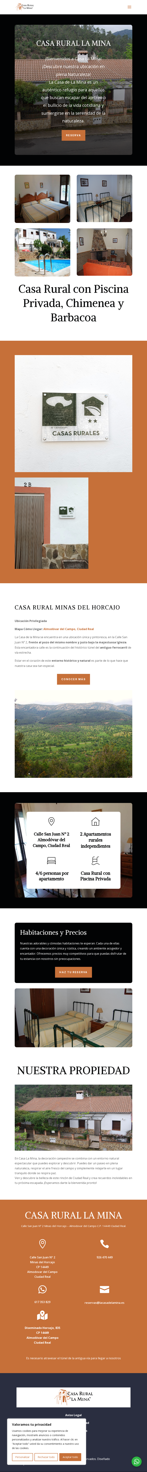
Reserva (73, 135)
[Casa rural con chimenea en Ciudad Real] (104, 252)
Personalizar (22, 1457)
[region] (46, 1442)
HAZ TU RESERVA (73, 972)
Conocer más (73, 679)
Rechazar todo (46, 1457)
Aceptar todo (70, 1457)
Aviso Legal (73, 1415)
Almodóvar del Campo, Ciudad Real (68, 629)
